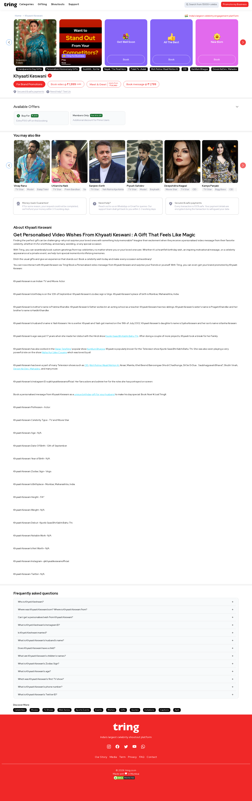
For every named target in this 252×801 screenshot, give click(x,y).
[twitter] (126, 747)
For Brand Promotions (29, 84)
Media (113, 757)
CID (86, 365)
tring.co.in (130, 770)
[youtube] (134, 747)
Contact (152, 757)
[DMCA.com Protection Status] (124, 778)
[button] (243, 42)
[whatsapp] (143, 747)
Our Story (101, 757)
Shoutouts (58, 4)
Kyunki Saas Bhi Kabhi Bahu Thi (121, 336)
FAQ (142, 757)
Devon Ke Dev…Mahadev (26, 368)
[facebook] (117, 747)
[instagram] (109, 747)
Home (18, 15)
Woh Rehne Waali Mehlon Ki (104, 365)
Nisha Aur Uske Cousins (54, 352)
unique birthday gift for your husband (94, 394)
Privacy (132, 757)
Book (126, 59)
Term (122, 757)
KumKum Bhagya (96, 348)
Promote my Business (235, 4)
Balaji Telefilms (63, 348)
